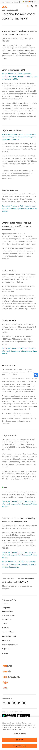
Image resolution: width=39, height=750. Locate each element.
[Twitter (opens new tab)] (19, 704)
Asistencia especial (12, 10)
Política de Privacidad (10, 645)
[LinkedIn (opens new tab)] (14, 704)
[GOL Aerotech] (11, 677)
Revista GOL (6, 640)
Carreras (5, 604)
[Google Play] (9, 716)
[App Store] (23, 716)
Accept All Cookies (19, 746)
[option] (29, 2)
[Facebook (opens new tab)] (4, 704)
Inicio (3, 10)
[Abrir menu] (36, 6)
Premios (5, 653)
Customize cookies (19, 733)
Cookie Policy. (16, 729)
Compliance (6, 608)
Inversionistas (7, 611)
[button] (28, 6)
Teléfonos (5, 649)
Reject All (19, 740)
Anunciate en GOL (9, 600)
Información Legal (9, 636)
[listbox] (29, 2)
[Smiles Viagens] (5, 688)
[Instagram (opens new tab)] (9, 704)
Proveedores (6, 619)
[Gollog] (7, 666)
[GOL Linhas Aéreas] (4, 6)
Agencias (5, 627)
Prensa (4, 623)
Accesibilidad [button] (5, 2)
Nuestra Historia (8, 615)
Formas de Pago (8, 632)
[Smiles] (5, 682)
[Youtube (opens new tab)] (24, 704)
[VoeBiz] (7, 671)
